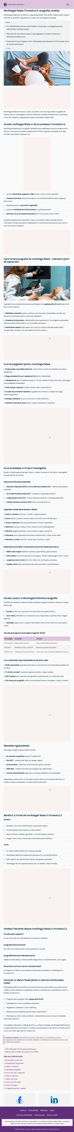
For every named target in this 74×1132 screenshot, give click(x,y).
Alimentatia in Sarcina (13, 1060)
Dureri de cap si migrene (15, 1073)
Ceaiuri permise (11, 1079)
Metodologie (44, 1110)
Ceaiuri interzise (11, 1076)
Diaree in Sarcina (11, 1066)
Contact (52, 1110)
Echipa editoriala (33, 1110)
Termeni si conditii (52, 1115)
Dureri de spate (11, 1085)
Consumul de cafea (13, 1082)
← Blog (7, 48)
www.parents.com (29, 1049)
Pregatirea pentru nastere (16, 1088)
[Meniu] (67, 4)
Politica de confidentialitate (24, 1115)
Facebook (19, 1103)
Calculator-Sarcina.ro (16, 4)
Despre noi (23, 1110)
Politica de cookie (39, 1115)
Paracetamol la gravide (14, 1063)
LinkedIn (54, 1103)
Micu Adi (13, 1049)
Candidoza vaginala (13, 1069)
